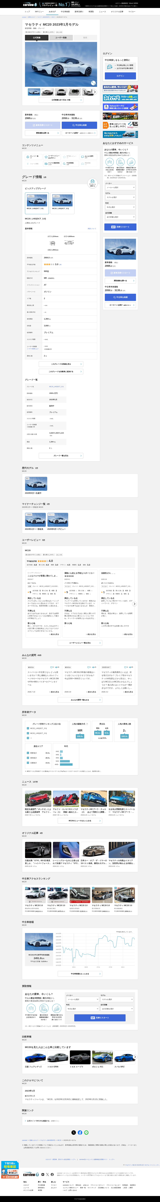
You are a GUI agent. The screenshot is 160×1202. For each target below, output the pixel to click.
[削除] (18, 1161)
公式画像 (37, 38)
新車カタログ (31, 17)
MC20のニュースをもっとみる (80, 821)
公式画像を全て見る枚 (61, 100)
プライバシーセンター (113, 1185)
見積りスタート (123, 227)
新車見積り (79, 12)
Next (94, 92)
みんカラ (54, 1188)
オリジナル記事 (117, 12)
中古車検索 (65, 12)
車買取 (91, 12)
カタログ (52, 12)
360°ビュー (39, 12)
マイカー (131, 12)
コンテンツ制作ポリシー (70, 1188)
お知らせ (86, 1185)
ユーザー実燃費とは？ (33, 348)
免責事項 (133, 1185)
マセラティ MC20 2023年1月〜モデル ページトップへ (142, 1165)
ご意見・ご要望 (128, 1188)
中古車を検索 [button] (81, 125)
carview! (24, 17)
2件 (60, 264)
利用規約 (125, 1185)
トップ (27, 12)
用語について (92, 228)
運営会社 (78, 1185)
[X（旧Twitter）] (47, 1174)
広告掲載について (103, 1188)
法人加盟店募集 (116, 1188)
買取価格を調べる (42, 133)
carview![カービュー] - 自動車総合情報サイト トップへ (97, 1159)
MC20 (53, 17)
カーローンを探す (79, 133)
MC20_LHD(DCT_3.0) (56, 386)
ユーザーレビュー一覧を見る (80, 643)
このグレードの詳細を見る (61, 364)
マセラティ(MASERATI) (43, 17)
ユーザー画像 (61, 38)
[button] (92, 183)
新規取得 (124, 3)
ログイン (118, 3)
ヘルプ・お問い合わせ (70, 1190)
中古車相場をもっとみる (80, 974)
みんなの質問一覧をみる (80, 700)
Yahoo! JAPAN (133, 3)
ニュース (102, 12)
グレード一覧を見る (61, 456)
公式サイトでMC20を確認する (43, 1121)
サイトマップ (92, 1188)
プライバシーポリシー (98, 1185)
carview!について (68, 1185)
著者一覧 (83, 1188)
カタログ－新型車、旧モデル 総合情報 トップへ (61, 1159)
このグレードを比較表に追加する (61, 371)
